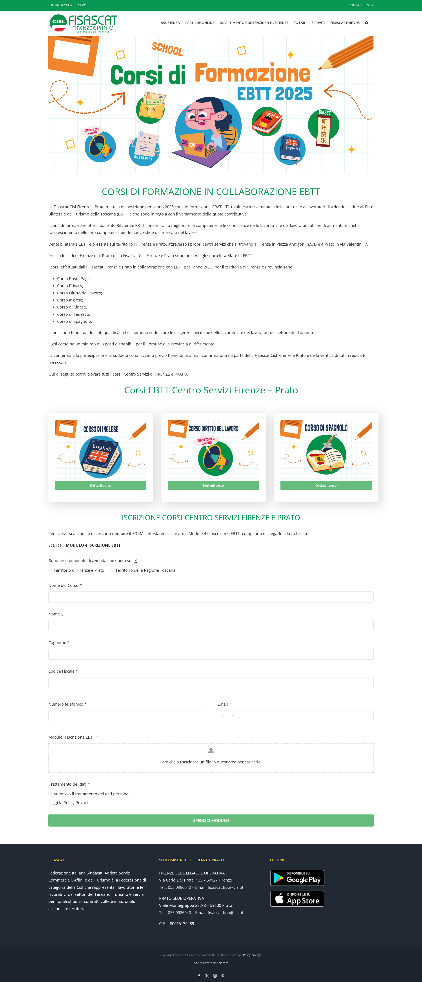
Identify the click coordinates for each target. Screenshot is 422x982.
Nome (55, 614)
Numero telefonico (67, 704)
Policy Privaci (76, 802)
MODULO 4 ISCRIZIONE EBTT (93, 545)
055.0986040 (179, 887)
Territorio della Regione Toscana (145, 570)
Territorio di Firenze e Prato (79, 570)
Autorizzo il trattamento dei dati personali (92, 793)
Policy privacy (252, 955)
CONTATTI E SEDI (361, 5)
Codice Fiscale (63, 671)
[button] (366, 23)
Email (224, 704)
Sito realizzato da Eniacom (211, 963)
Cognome (58, 642)
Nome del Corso (65, 585)
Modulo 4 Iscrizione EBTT (73, 737)
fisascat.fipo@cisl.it (225, 887)
